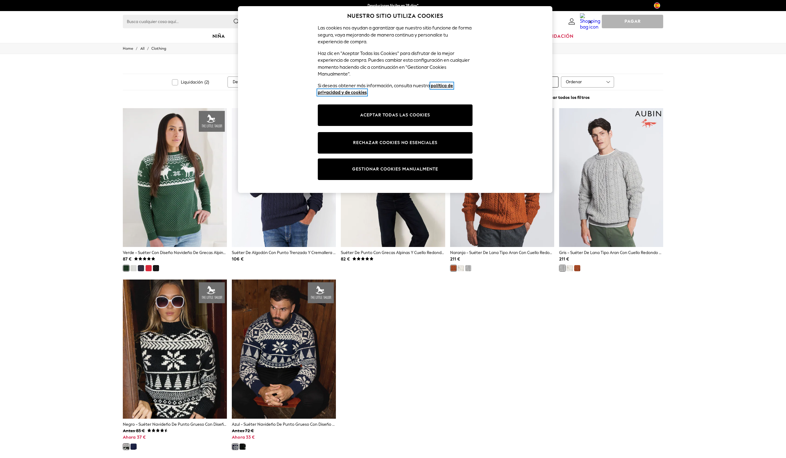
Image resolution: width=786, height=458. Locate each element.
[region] (395, 99)
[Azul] (133, 447)
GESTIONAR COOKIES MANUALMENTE (395, 169)
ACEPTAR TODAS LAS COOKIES (395, 115)
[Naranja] (453, 268)
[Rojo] (149, 268)
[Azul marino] (141, 268)
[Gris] (468, 268)
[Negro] (156, 268)
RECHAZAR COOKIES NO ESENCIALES (395, 142)
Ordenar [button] (574, 81)
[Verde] (126, 268)
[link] (571, 21)
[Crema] (133, 268)
